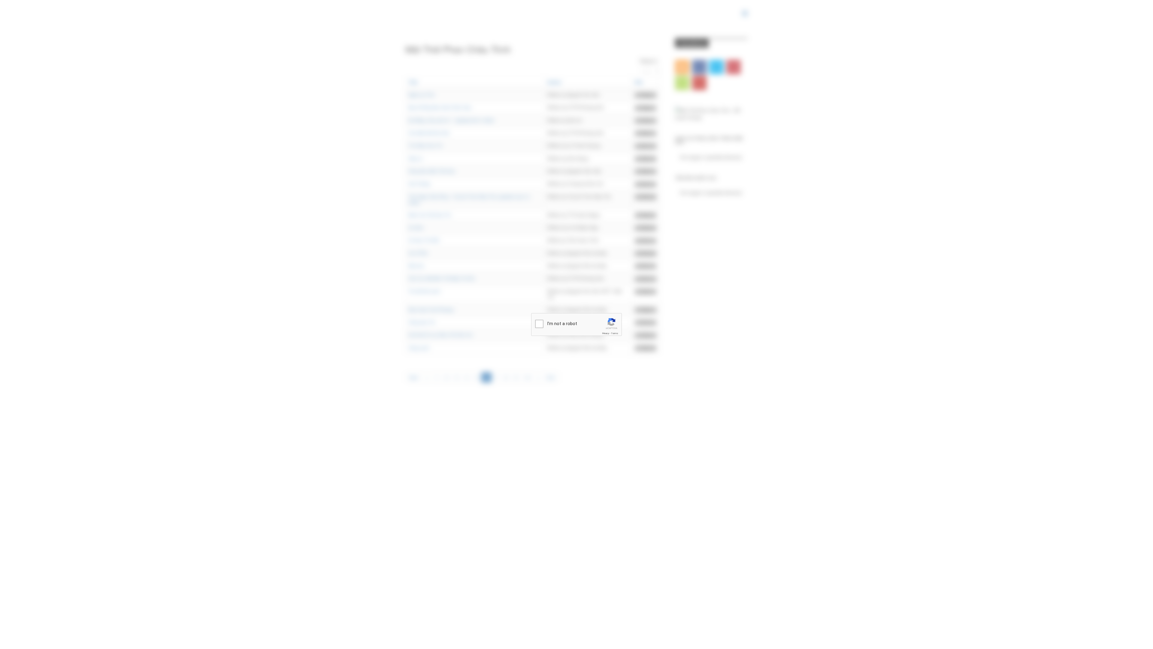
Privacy (605, 333)
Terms (614, 333)
